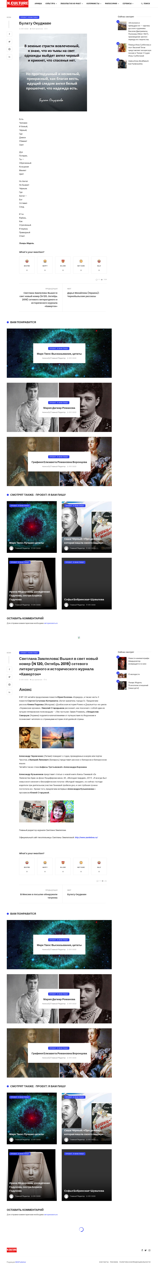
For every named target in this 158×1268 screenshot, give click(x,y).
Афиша (38, 4)
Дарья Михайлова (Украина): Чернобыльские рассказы (83, 294)
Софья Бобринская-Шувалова (84, 599)
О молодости (134, 674)
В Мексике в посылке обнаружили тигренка (38, 896)
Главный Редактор (58, 358)
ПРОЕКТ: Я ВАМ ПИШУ (29, 17)
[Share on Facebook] (9, 34)
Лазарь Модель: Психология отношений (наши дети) (138, 685)
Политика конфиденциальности (134, 1262)
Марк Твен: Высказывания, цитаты (59, 353)
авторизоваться (51, 623)
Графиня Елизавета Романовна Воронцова (59, 462)
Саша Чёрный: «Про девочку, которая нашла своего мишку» (83, 541)
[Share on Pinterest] (9, 49)
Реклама (114, 1262)
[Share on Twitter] (9, 42)
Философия (111, 4)
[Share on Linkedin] (9, 57)
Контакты (104, 1262)
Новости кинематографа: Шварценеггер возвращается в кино (138, 661)
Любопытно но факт (70, 4)
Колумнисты (93, 4)
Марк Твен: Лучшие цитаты (26, 543)
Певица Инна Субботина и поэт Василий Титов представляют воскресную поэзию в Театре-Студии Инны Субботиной (139, 50)
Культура (50, 4)
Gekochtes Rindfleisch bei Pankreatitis (138, 62)
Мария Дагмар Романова (59, 408)
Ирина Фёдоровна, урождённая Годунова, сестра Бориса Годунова (29, 595)
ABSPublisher (20, 1262)
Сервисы (127, 4)
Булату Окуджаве (76, 894)
